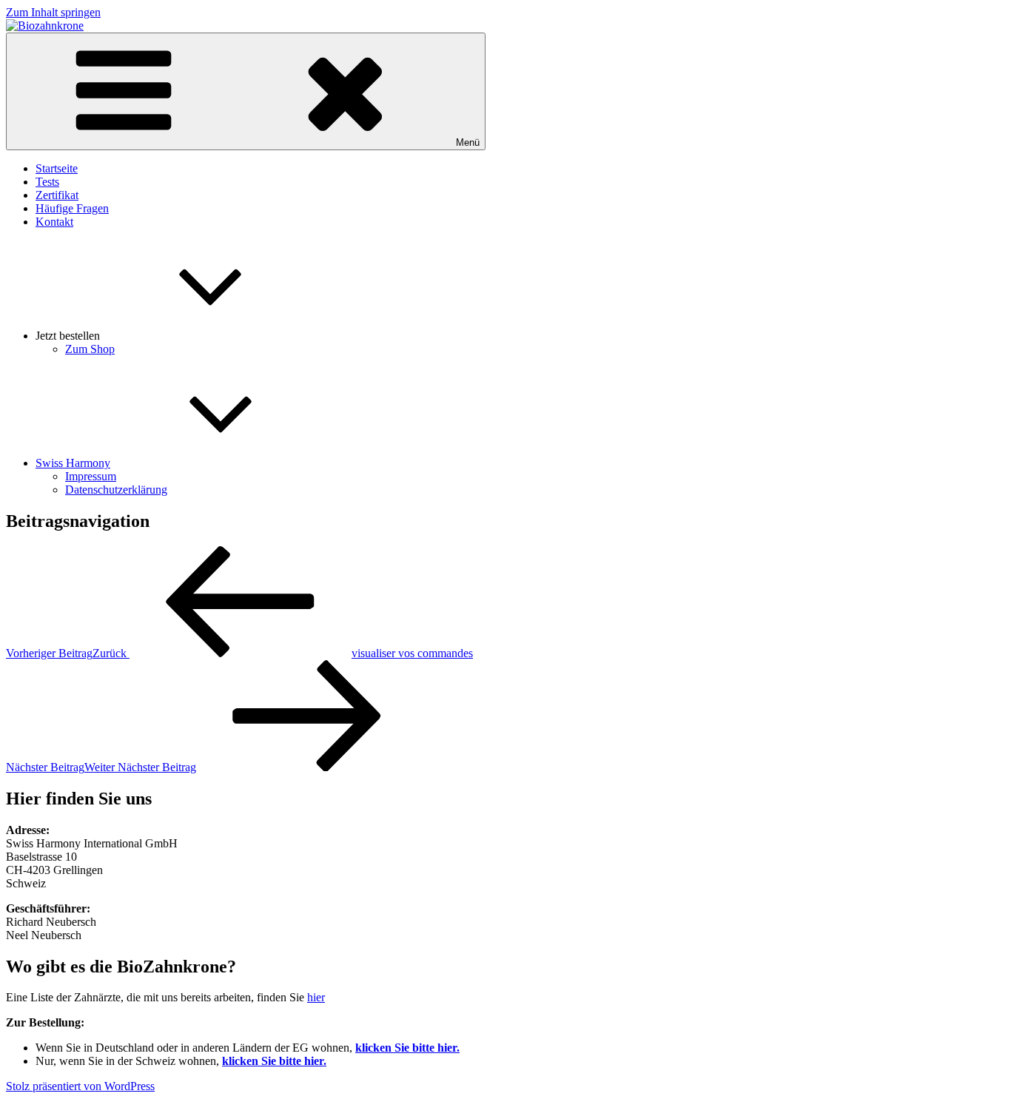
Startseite (57, 168)
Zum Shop (90, 349)
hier (316, 997)
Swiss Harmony (73, 463)
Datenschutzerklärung (116, 489)
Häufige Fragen (72, 208)
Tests (47, 181)
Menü (468, 142)
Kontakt (54, 221)
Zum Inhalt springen (53, 12)
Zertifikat (57, 195)
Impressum (90, 476)
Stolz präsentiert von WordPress (80, 1086)
